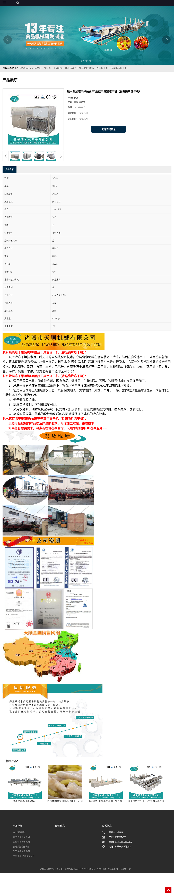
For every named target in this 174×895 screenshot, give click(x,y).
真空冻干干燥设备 (53, 68)
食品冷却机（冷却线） (25, 801)
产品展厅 (37, 68)
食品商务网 (113, 869)
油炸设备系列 (19, 832)
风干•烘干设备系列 (21, 851)
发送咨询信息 (108, 129)
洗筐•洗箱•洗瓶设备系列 (23, 856)
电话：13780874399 (117, 837)
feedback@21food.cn (123, 842)
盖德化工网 (126, 869)
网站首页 (24, 68)
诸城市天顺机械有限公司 (51, 869)
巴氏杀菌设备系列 (21, 847)
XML (92, 869)
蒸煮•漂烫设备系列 (21, 842)
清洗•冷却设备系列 (21, 837)
